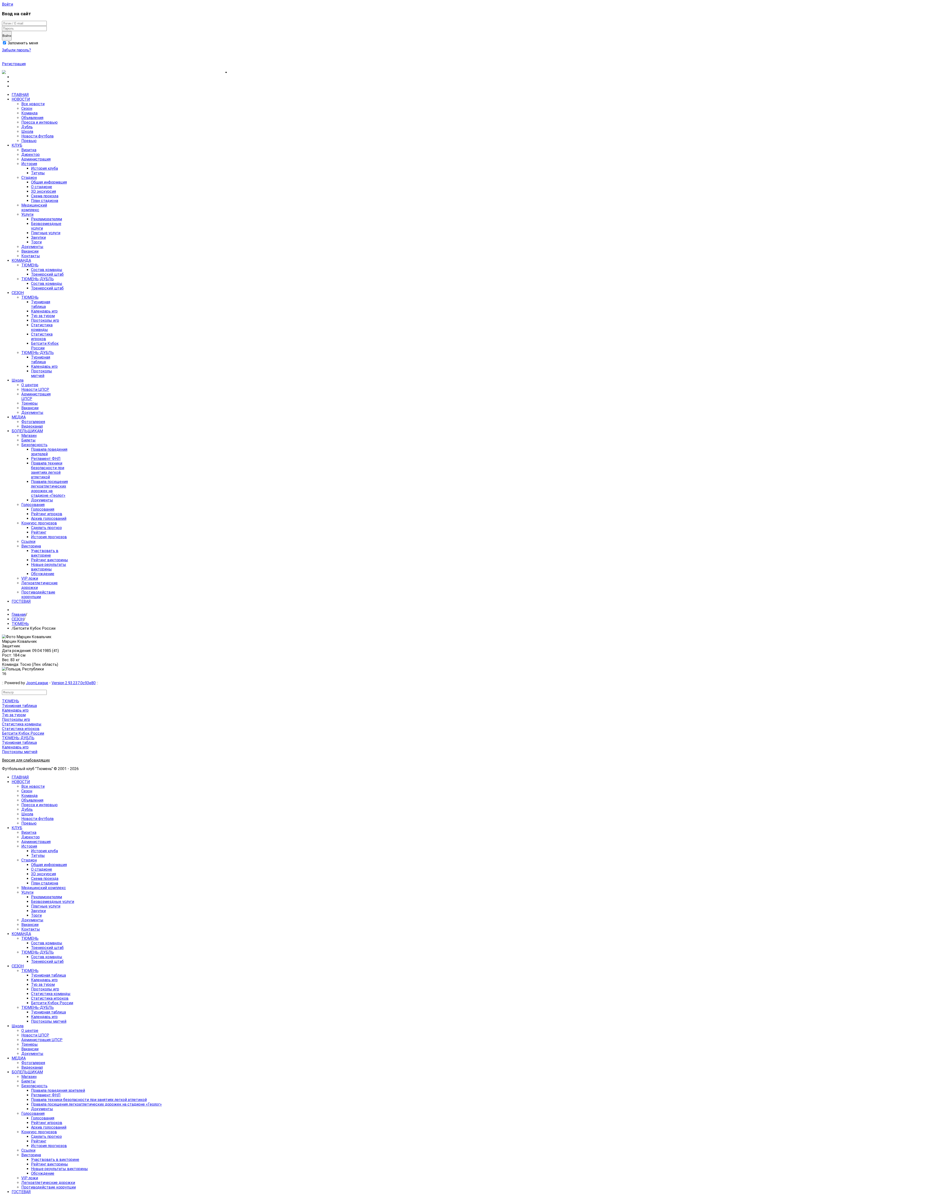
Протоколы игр (16, 719)
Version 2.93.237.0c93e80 (74, 683)
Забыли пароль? (16, 50)
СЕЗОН (18, 619)
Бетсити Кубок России (23, 733)
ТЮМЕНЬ (20, 623)
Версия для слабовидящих (26, 760)
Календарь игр (15, 710)
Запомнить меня (22, 43)
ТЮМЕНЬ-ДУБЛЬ (18, 738)
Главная (19, 614)
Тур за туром (14, 715)
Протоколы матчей (19, 751)
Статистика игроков (20, 728)
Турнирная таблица (19, 705)
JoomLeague (37, 683)
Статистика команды (21, 724)
